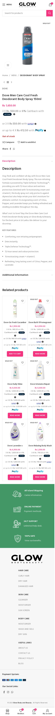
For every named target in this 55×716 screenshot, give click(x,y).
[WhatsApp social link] (14, 149)
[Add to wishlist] (22, 301)
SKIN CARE (23, 594)
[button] (15, 354)
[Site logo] (27, 4)
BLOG (21, 663)
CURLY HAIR (23, 576)
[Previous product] (4, 82)
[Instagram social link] (8, 692)
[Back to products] (8, 82)
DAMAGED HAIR (25, 586)
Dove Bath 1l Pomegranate (40, 324)
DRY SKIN (22, 634)
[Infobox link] (27, 494)
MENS (14, 75)
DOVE (5, 88)
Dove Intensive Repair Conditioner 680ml (40, 386)
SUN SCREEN (24, 610)
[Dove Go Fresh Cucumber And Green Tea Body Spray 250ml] (15, 308)
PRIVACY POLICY (26, 658)
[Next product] (11, 82)
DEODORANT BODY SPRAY (32, 75)
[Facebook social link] (10, 149)
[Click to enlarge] (8, 65)
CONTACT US (24, 653)
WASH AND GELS (26, 629)
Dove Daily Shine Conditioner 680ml (14, 386)
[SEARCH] (49, 13)
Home (5, 75)
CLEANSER (23, 600)
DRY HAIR (22, 581)
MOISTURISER (24, 605)
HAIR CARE (23, 570)
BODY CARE (23, 618)
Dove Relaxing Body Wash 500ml (40, 447)
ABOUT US (23, 648)
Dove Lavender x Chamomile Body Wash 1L (15, 447)
